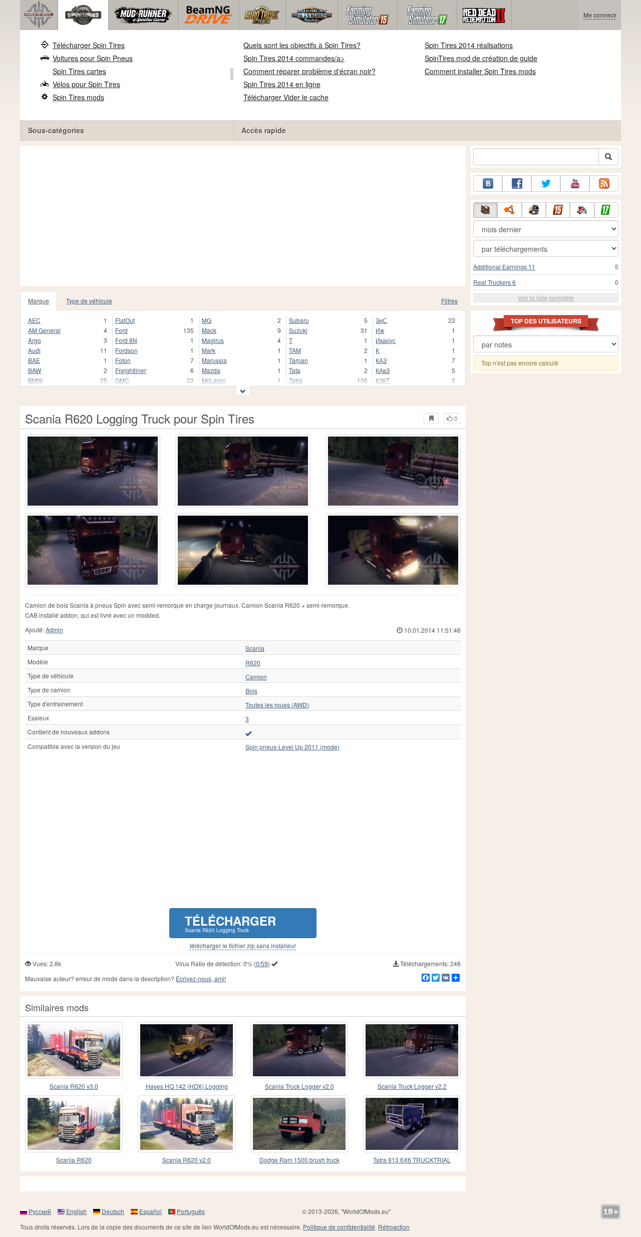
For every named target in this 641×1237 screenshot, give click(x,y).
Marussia (214, 360)
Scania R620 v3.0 (74, 1086)
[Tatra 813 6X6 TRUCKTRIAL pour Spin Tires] (412, 1123)
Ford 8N (126, 340)
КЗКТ (383, 380)
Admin (54, 629)
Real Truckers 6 (494, 282)
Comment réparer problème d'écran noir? (309, 71)
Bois (251, 690)
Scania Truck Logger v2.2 (412, 1086)
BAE (34, 360)
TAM (295, 350)
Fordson (126, 350)
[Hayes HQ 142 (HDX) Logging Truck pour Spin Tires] (186, 1050)
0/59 (262, 963)
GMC (122, 380)
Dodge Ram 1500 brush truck (299, 1159)
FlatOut (125, 320)
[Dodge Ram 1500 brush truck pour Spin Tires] (299, 1123)
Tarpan (298, 360)
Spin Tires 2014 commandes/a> (294, 58)
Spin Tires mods (78, 97)
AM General (44, 330)
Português (191, 1211)
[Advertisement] (243, 216)
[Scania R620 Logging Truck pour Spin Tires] (92, 471)
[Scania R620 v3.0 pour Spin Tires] (74, 1050)
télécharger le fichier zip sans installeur (243, 946)
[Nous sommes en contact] (487, 183)
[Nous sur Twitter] (545, 183)
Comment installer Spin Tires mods (480, 71)
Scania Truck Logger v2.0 (299, 1086)
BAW (34, 370)
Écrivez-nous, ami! (201, 978)
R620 (252, 662)
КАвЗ (383, 370)
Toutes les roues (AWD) (277, 704)
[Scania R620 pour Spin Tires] (74, 1123)
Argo (34, 340)
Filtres (449, 300)
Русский (40, 1211)
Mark (208, 350)
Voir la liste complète (546, 297)
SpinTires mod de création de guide (481, 58)
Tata (294, 370)
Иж (380, 330)
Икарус (386, 340)
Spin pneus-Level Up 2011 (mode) (292, 746)
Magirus (213, 340)
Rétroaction (394, 1226)
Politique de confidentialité (339, 1226)
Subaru (299, 320)
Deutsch (113, 1211)
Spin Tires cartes (79, 71)
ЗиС (381, 320)
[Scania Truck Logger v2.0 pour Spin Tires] (299, 1050)
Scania (254, 648)
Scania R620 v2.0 (186, 1159)
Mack (209, 330)
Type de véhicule (89, 300)
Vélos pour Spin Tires (86, 84)
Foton (123, 360)
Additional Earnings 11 (504, 266)
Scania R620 (74, 1159)
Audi (34, 350)
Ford (121, 330)
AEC (34, 320)
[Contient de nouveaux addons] (248, 733)
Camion (256, 676)
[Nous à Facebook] (516, 183)
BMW (35, 380)
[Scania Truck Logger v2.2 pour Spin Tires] (412, 1050)
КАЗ (381, 360)
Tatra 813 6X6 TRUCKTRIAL (412, 1159)
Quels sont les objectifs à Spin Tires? (302, 45)
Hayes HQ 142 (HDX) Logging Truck (187, 1086)
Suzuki (298, 330)
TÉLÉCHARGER (230, 923)
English (76, 1211)
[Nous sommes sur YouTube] (574, 183)
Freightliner (130, 370)
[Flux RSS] (603, 183)
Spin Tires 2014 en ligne (281, 84)
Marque (38, 300)
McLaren (214, 380)
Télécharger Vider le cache (286, 97)
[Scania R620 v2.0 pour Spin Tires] (186, 1123)
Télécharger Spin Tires (89, 45)
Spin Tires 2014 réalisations (469, 45)
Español (150, 1211)
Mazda (211, 370)
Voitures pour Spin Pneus (93, 58)
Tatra (295, 380)
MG (206, 320)
